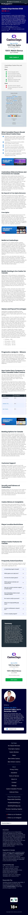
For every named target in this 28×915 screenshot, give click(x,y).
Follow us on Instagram (14, 817)
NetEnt (16, 96)
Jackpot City (6, 403)
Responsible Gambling (14, 799)
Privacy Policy (14, 769)
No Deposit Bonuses (14, 745)
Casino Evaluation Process (14, 789)
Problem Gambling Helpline (14, 809)
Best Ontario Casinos (14, 762)
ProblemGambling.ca (14, 802)
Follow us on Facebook (14, 814)
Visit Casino (13, 57)
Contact (14, 782)
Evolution (15, 100)
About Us (14, 779)
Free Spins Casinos (14, 749)
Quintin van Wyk (10, 707)
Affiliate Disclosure (6, 13)
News (14, 755)
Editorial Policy (14, 792)
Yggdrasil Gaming (10, 97)
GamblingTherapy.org (14, 806)
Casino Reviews (14, 752)
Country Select (6, 823)
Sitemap (14, 785)
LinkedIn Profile (12, 729)
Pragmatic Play (9, 103)
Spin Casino (5, 409)
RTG (13, 96)
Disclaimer (14, 772)
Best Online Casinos (14, 758)
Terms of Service (14, 776)
